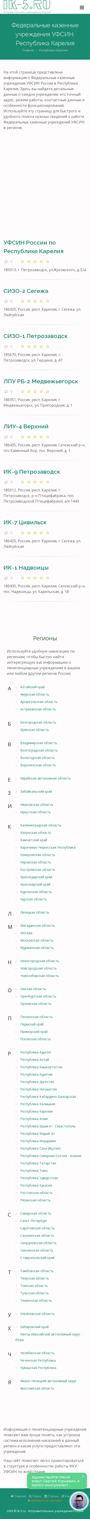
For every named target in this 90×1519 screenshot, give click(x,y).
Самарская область (35, 1213)
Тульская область (34, 1293)
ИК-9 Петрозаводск (31, 471)
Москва (26, 933)
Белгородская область (38, 722)
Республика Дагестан (37, 1082)
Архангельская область (38, 702)
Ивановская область (36, 804)
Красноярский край (35, 884)
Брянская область (34, 729)
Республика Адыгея (35, 1052)
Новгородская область (38, 968)
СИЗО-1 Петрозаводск (35, 335)
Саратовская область (37, 1228)
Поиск (36, 1496)
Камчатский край (33, 840)
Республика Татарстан (38, 1163)
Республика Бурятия (36, 1074)
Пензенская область (36, 1017)
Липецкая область (34, 912)
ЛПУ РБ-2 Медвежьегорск (40, 381)
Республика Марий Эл (37, 1133)
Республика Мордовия (38, 1141)
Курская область (33, 899)
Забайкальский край (36, 791)
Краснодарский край (36, 877)
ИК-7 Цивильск (25, 522)
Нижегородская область (39, 961)
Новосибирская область (39, 975)
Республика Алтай (34, 1059)
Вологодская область (37, 757)
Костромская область (37, 869)
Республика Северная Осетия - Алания (50, 1156)
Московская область (37, 940)
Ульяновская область (37, 1313)
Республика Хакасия (36, 1185)
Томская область (34, 1285)
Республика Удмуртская (39, 1178)
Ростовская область (36, 1193)
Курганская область (36, 892)
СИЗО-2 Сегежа (25, 290)
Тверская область (34, 1278)
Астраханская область (38, 709)
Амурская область (34, 694)
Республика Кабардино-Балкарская (48, 1096)
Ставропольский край (37, 1257)
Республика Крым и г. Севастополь (47, 1126)
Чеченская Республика (38, 1360)
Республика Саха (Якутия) (40, 1148)
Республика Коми (34, 1119)
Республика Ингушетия (38, 1089)
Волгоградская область (39, 750)
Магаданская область (37, 925)
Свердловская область (38, 1243)
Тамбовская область (37, 1271)
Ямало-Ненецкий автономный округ (48, 1381)
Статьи (52, 1496)
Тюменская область (36, 1300)
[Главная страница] (27, 7)
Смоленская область (36, 1250)
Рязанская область (35, 1200)
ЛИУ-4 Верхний (25, 426)
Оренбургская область (38, 996)
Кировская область (35, 862)
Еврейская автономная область (45, 778)
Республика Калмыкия (37, 1104)
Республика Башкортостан (41, 1067)
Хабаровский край (34, 1327)
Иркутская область (35, 812)
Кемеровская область (37, 855)
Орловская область (35, 1003)
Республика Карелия (36, 1111)
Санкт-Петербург (33, 1220)
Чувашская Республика (38, 1368)
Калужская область (35, 832)
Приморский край (34, 1031)
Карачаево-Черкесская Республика (47, 847)
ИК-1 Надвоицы (26, 567)
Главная (28, 50)
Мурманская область (37, 947)
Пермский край (32, 1024)
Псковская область (35, 1039)
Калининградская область (40, 825)
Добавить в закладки (46, 1500)
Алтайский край (32, 687)
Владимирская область (38, 743)
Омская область (33, 989)
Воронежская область (38, 765)
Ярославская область (37, 1388)
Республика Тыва (34, 1170)
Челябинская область (37, 1353)
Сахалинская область (37, 1235)
